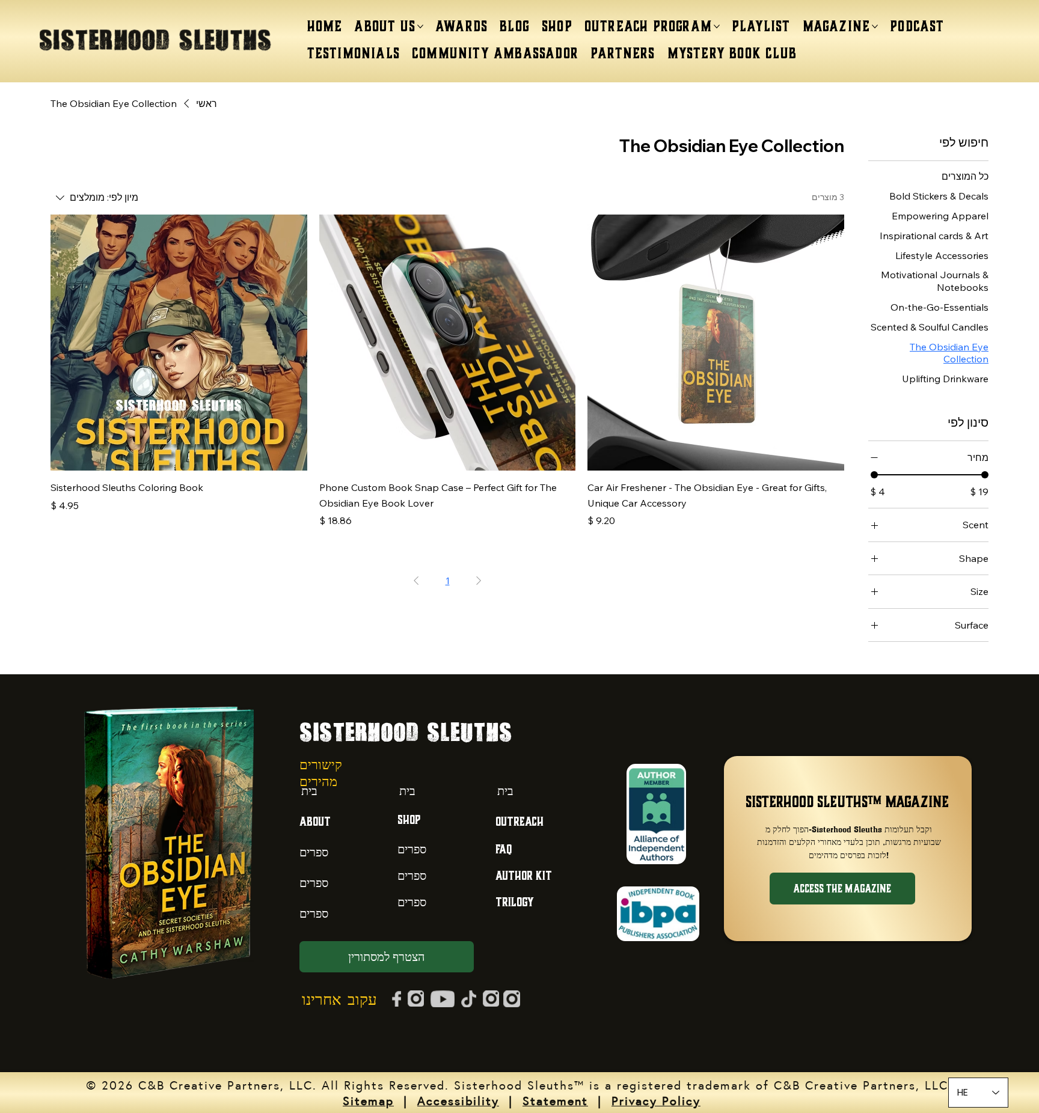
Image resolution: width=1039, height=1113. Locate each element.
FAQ (503, 848)
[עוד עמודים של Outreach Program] (717, 26)
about (315, 821)
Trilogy (514, 901)
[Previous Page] (478, 581)
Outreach (519, 821)
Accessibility (458, 1100)
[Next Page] (416, 581)
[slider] (874, 475)
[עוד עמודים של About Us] (420, 26)
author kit (523, 875)
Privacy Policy (655, 1100)
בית (309, 790)
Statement (555, 1100)
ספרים (313, 851)
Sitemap (368, 1100)
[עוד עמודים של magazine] (875, 26)
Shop (408, 819)
